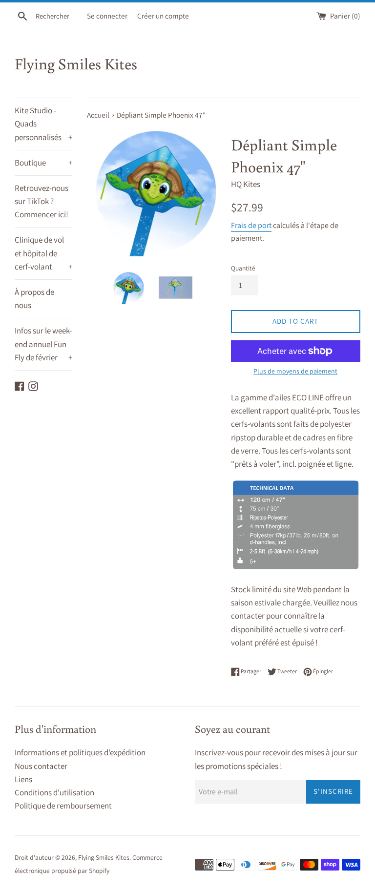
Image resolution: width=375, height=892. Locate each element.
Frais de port (251, 225)
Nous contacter (41, 766)
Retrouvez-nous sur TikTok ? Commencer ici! (41, 201)
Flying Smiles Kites (76, 63)
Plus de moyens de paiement (295, 371)
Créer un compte (163, 16)
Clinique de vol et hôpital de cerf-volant (43, 252)
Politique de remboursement (63, 805)
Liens (23, 779)
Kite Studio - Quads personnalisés (43, 123)
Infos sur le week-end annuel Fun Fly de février (43, 343)
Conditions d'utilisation (54, 792)
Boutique (43, 162)
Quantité (243, 268)
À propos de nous (34, 299)
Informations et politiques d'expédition (80, 752)
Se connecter (107, 16)
